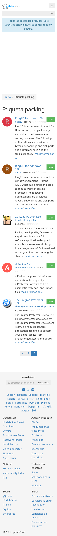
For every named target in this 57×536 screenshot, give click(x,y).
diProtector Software (25, 267)
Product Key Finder (14, 435)
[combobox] (25, 13)
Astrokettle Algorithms (26, 220)
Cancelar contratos (42, 444)
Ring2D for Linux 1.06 (29, 118)
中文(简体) (33, 406)
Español (33, 394)
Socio (34, 472)
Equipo (7, 509)
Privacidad (37, 439)
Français (45, 394)
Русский (34, 402)
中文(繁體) (46, 406)
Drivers (7, 430)
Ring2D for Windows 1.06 (28, 167)
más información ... (26, 208)
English (11, 394)
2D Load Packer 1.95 (28, 216)
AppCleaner (9, 458)
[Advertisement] (28, 62)
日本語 (21, 398)
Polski (9, 402)
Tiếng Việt (19, 406)
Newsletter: (28, 377)
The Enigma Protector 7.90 (29, 301)
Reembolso (37, 449)
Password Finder (12, 439)
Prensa (7, 504)
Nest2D (18, 121)
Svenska (45, 402)
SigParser (8, 453)
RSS (5, 477)
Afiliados (36, 485)
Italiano (11, 398)
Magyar (25, 410)
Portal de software (42, 496)
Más (50, 119)
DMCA (35, 422)
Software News (11, 468)
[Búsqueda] (52, 13)
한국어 (30, 398)
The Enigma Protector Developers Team (35, 306)
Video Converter (12, 449)
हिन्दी (33, 410)
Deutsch (22, 394)
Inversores (9, 513)
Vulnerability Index (13, 473)
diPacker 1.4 (23, 264)
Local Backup (10, 444)
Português (21, 402)
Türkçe (8, 406)
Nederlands (43, 398)
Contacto (36, 435)
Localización (38, 509)
